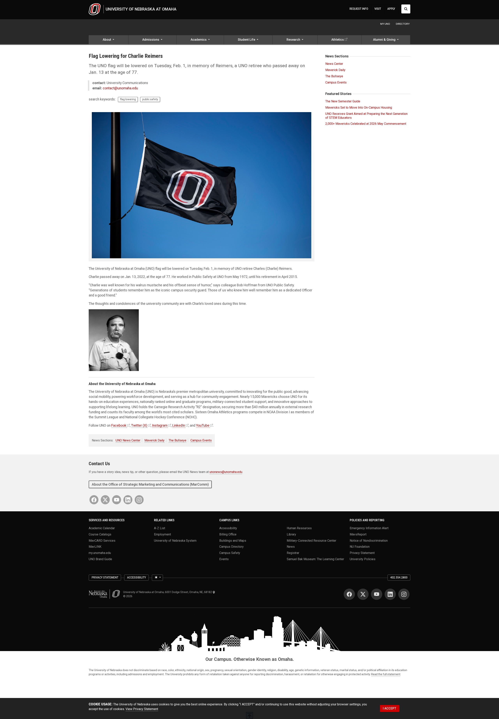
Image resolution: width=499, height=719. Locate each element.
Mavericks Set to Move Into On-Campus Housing (358, 107)
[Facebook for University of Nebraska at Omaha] (93, 499)
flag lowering (128, 99)
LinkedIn (178, 425)
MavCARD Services (102, 540)
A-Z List (159, 528)
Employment (162, 534)
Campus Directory (231, 546)
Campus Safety (229, 553)
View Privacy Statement (142, 709)
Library (291, 534)
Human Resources (299, 528)
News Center (334, 64)
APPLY (391, 8)
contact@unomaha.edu (120, 88)
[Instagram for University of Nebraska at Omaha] (139, 499)
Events (224, 559)
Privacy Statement (362, 553)
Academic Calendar (102, 528)
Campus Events (201, 440)
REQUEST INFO (358, 8)
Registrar (293, 553)
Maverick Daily (154, 440)
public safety (150, 99)
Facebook (118, 425)
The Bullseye (177, 440)
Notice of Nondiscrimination (369, 540)
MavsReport (358, 534)
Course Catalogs (100, 534)
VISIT (377, 8)
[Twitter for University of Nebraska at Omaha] (105, 499)
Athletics (337, 39)
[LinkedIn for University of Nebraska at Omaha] (127, 499)
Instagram (159, 425)
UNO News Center (128, 440)
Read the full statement (385, 674)
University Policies (362, 559)
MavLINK (95, 546)
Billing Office (227, 534)
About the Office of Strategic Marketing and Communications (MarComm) (150, 484)
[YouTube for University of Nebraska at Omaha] (116, 499)
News (291, 546)
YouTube (202, 425)
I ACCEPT (389, 708)
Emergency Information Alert (369, 528)
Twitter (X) (139, 425)
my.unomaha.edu (100, 553)
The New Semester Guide (342, 101)
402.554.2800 (398, 577)
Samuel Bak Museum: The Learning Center (315, 559)
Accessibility (228, 528)
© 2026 (128, 596)
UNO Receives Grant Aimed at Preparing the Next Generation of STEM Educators (366, 115)
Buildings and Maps (232, 540)
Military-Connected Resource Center (311, 540)
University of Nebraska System (175, 540)
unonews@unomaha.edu (226, 472)
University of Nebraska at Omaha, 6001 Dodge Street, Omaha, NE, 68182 (167, 592)
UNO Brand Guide (100, 559)
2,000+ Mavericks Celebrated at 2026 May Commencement (365, 124)
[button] (108, 40)
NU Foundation (360, 546)
